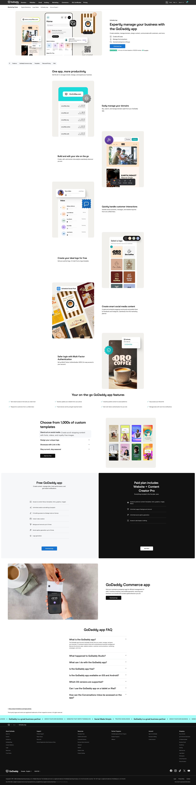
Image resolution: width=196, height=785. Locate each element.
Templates (37, 63)
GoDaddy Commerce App (26, 63)
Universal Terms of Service (61, 781)
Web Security (182, 750)
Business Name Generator (83, 742)
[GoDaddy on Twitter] (184, 771)
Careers (7, 736)
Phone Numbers (182, 761)
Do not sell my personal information (182, 781)
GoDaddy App (44, 7)
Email (40, 2)
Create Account (152, 739)
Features (14, 63)
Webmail (80, 744)
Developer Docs (81, 733)
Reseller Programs (115, 736)
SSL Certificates (76, 2)
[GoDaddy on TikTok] (180, 771)
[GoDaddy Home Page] (12, 771)
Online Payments (183, 758)
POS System (182, 755)
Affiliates (113, 739)
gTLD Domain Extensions (184, 736)
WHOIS (79, 747)
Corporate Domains (82, 739)
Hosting (181, 747)
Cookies (188, 778)
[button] (65, 434)
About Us (8, 733)
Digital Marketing (26, 7)
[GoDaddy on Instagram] (175, 771)
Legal (7, 747)
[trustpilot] (114, 50)
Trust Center (8, 753)
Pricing (85, 2)
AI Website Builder (183, 739)
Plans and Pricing (46, 63)
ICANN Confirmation (82, 736)
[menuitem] (9, 63)
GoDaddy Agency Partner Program (118, 733)
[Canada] (13, 2)
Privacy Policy (181, 778)
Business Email (182, 742)
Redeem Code (81, 750)
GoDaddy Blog (9, 742)
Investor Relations (10, 744)
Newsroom (8, 750)
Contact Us (8, 739)
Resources (39, 739)
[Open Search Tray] (166, 2)
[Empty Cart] (187, 2)
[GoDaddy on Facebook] (171, 771)
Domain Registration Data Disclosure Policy (46, 742)
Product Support (40, 733)
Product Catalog (81, 753)
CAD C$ (36, 771)
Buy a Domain (182, 733)
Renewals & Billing (153, 736)
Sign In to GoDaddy (153, 733)
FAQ (54, 63)
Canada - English (25, 771)
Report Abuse (40, 736)
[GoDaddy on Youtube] (188, 771)
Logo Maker (35, 7)
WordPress (181, 744)
